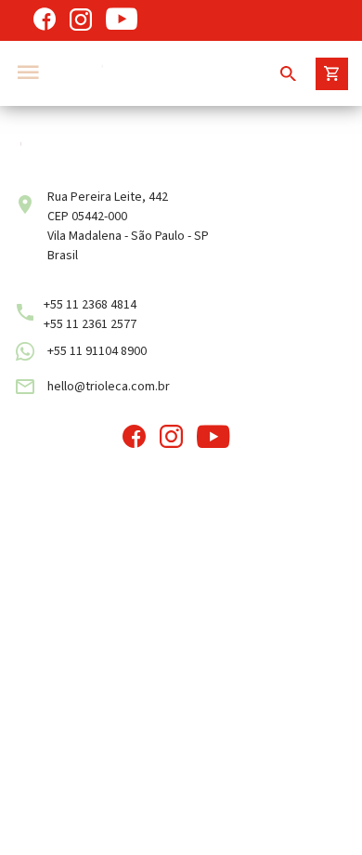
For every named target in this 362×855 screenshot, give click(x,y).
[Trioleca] (150, 73)
